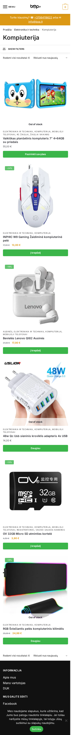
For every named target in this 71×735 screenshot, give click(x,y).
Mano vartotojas (14, 683)
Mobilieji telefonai (15, 334)
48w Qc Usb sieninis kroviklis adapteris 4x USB (35, 436)
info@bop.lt (35, 21)
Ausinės (7, 331)
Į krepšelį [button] (35, 252)
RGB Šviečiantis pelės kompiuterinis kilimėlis (33, 628)
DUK (6, 688)
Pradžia (7, 29)
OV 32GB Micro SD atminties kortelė (27, 533)
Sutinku (36, 729)
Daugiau (35, 448)
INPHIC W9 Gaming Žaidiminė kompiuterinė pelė (32, 238)
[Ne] (66, 721)
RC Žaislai (23, 134)
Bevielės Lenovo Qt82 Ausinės (23, 338)
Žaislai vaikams (39, 134)
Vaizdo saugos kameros (50, 530)
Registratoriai (25, 530)
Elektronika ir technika (26, 29)
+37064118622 (43, 17)
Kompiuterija (43, 131)
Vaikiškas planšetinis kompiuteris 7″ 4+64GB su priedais (33, 140)
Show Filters (16, 49)
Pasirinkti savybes (35, 154)
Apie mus (9, 677)
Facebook (10, 703)
